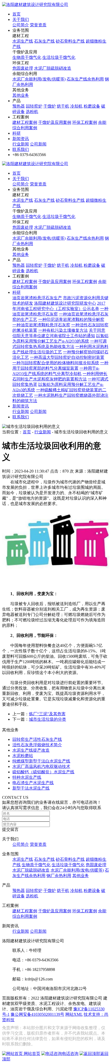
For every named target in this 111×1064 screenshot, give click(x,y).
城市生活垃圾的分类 (47, 719)
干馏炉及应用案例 (54, 122)
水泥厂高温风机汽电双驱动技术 (41, 766)
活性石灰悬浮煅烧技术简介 (37, 745)
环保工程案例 (84, 122)
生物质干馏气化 (26, 57)
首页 (16, 14)
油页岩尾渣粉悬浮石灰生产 (37, 298)
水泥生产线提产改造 (31, 750)
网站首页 (31, 1053)
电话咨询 (70, 1053)
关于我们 (20, 19)
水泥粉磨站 (22, 755)
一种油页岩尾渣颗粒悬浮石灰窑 (41, 325)
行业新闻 (20, 144)
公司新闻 (38, 144)
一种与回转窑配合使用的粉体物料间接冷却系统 (55, 363)
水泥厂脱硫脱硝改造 (52, 68)
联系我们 (20, 149)
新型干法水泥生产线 (31, 788)
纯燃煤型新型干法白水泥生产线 (41, 761)
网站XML (74, 1014)
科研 (16, 133)
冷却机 (76, 106)
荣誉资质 (38, 25)
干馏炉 (49, 106)
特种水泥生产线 (26, 777)
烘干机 (63, 106)
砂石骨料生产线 (70, 41)
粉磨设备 (92, 106)
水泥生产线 (22, 41)
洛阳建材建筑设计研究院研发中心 (65, 303)
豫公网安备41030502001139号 (37, 1014)
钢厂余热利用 (58, 875)
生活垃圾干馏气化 (58, 57)
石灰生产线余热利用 (85, 79)
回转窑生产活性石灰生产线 (37, 739)
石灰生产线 (44, 41)
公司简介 (20, 25)
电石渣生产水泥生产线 (33, 783)
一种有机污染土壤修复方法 (63, 330)
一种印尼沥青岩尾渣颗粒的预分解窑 (71, 319)
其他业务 (20, 95)
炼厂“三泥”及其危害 (47, 714)
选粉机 (32, 111)
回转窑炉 (34, 106)
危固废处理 (22, 68)
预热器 (18, 106)
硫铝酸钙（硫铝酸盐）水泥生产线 (43, 772)
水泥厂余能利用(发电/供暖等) (39, 79)
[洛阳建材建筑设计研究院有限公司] (35, 4)
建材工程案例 (24, 122)
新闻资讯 (20, 138)
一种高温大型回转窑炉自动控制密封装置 (67, 357)
